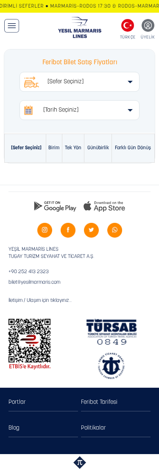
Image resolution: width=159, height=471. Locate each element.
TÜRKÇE (128, 37)
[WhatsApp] (114, 230)
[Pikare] (79, 462)
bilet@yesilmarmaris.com (34, 282)
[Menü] (11, 26)
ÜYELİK (148, 37)
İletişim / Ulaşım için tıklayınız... (40, 300)
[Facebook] (68, 230)
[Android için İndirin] (55, 206)
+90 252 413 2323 (28, 271)
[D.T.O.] (111, 366)
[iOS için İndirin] (104, 206)
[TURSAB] (111, 332)
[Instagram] (44, 230)
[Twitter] (91, 230)
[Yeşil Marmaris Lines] (79, 27)
